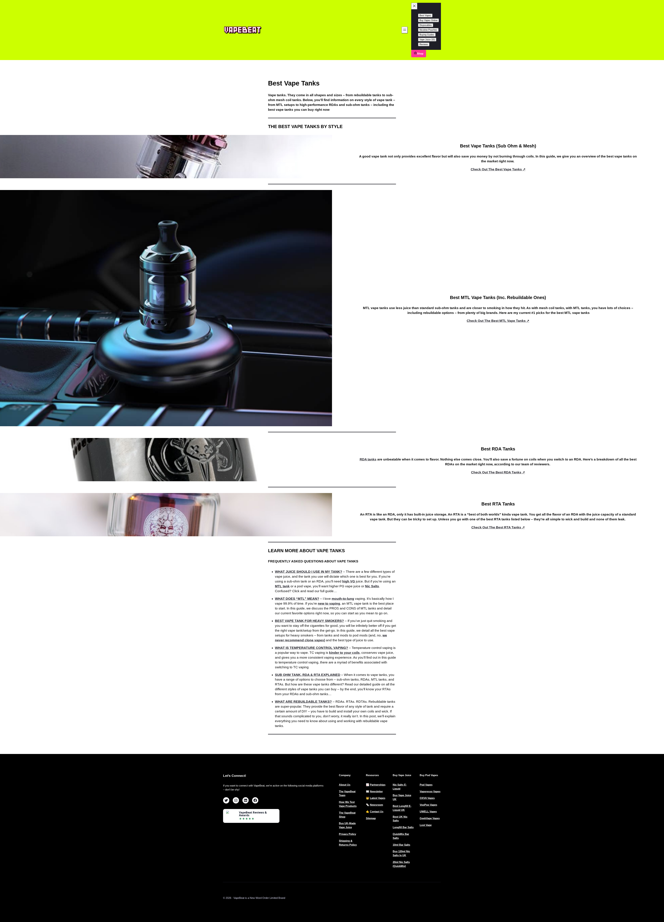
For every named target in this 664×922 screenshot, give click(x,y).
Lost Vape (426, 825)
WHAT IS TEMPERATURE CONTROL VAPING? (311, 648)
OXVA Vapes (427, 798)
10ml (396, 844)
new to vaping (329, 603)
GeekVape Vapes (430, 818)
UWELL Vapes (428, 811)
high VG (348, 581)
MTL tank (282, 586)
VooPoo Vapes (428, 804)
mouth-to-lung (343, 598)
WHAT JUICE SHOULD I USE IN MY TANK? (308, 571)
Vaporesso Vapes (430, 791)
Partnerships (377, 784)
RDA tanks (368, 459)
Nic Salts (372, 586)
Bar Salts (404, 844)
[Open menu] (405, 30)
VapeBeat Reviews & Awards (253, 814)
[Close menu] (414, 6)
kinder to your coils (344, 652)
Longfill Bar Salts (403, 827)
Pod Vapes (426, 784)
